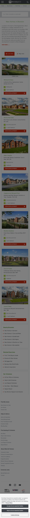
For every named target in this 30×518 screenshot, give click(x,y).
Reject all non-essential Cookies (15, 510)
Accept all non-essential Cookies (15, 506)
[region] (15, 506)
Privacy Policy (9, 502)
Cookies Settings (15, 515)
